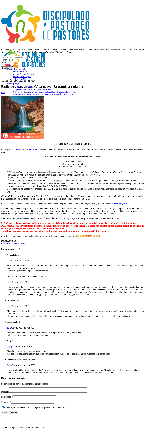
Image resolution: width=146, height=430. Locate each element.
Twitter (14, 243)
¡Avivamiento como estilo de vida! (23, 149)
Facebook (5, 243)
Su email (6, 402)
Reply (9, 260)
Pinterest (21, 243)
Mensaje (5, 392)
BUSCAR (6, 63)
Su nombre (7, 397)
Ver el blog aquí (119, 203)
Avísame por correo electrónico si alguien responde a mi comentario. (34, 407)
